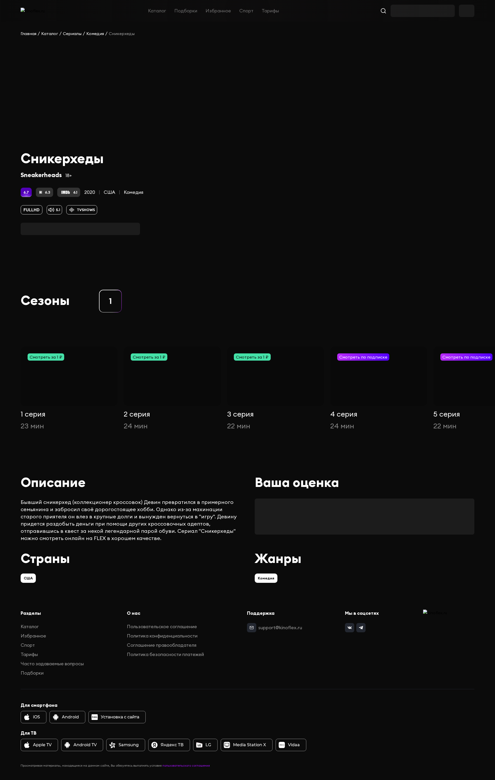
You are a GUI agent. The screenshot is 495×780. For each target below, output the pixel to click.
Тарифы (270, 11)
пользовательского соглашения (186, 765)
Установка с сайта (120, 717)
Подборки (185, 11)
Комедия (95, 33)
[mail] (251, 627)
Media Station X (249, 744)
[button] (110, 301)
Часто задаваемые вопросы (52, 664)
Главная (28, 33)
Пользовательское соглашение (162, 626)
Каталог (157, 11)
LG (208, 744)
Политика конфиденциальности (162, 636)
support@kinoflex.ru (280, 627)
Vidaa (294, 744)
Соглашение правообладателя (161, 645)
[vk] (349, 627)
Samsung (129, 744)
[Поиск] (383, 10)
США (109, 192)
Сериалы (72, 33)
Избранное (218, 11)
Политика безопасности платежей (165, 654)
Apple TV (42, 744)
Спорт (246, 11)
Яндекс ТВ (172, 744)
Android (70, 717)
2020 (89, 192)
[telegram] (361, 627)
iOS (36, 717)
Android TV (85, 744)
